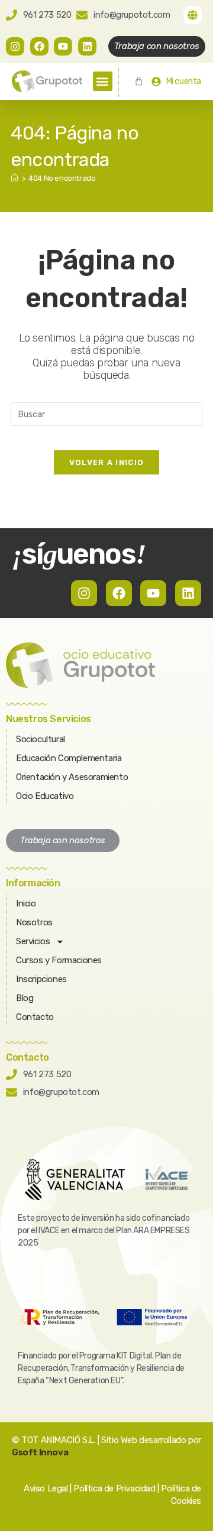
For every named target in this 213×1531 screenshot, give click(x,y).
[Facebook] (39, 46)
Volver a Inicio (106, 462)
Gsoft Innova (40, 1452)
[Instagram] (15, 46)
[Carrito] (138, 81)
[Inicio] (14, 178)
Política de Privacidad (114, 1488)
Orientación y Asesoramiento (72, 777)
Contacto (35, 1017)
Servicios (33, 941)
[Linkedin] (87, 46)
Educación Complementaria (68, 758)
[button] (102, 81)
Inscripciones (41, 979)
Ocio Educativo (44, 796)
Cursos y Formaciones (59, 960)
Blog (24, 998)
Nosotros (34, 922)
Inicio (26, 903)
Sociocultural (40, 739)
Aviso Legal (46, 1488)
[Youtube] (63, 46)
